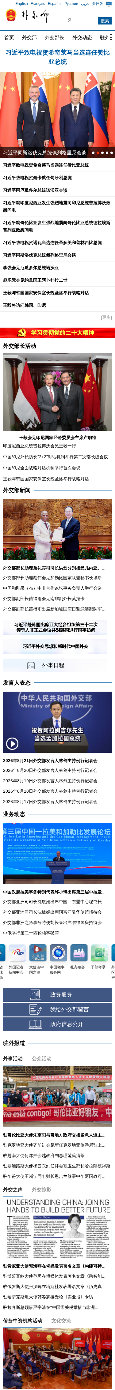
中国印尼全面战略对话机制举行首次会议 (41, 467)
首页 (9, 37)
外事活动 (13, 1058)
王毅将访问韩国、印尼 (24, 305)
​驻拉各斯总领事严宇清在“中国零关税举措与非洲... (50, 1307)
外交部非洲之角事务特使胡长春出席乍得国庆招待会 (52, 922)
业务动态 (14, 814)
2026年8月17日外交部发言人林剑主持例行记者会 (50, 801)
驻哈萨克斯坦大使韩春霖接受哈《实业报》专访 (48, 1296)
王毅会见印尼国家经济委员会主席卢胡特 (57, 437)
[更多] (106, 317)
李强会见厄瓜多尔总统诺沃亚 (31, 267)
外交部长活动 (19, 346)
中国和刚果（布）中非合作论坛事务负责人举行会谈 (52, 588)
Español (55, 4)
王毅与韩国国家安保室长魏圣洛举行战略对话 (46, 292)
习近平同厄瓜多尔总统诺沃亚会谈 (35, 190)
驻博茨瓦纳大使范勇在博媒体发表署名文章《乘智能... (54, 1276)
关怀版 (97, 4)
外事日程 (53, 665)
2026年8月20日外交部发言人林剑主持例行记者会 (50, 770)
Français (38, 4)
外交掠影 (42, 1189)
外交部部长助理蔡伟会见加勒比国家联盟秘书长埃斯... (54, 577)
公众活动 (42, 1058)
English (21, 4)
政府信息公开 (66, 1024)
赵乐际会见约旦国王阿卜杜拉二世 (35, 280)
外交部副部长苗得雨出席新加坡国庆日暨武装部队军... (54, 609)
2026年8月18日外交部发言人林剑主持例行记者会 (50, 791)
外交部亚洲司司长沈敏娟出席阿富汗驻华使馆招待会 (52, 912)
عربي (85, 4)
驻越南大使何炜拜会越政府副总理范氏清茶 (44, 1155)
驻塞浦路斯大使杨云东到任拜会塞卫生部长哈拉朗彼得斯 (56, 1165)
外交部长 (54, 37)
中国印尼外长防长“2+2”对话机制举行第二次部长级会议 (55, 456)
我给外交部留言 (69, 1009)
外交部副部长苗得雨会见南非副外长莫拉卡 (44, 598)
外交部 (29, 37)
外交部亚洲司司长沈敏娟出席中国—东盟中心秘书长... (54, 901)
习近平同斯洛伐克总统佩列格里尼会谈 (44, 152)
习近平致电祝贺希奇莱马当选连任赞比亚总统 (46, 165)
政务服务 (61, 995)
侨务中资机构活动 (22, 1320)
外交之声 (13, 1189)
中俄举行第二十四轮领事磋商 (31, 932)
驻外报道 (14, 1043)
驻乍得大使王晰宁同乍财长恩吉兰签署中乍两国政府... (54, 1176)
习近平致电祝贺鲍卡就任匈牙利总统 (58, 52)
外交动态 (82, 37)
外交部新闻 (17, 490)
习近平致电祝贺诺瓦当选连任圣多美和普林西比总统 (52, 242)
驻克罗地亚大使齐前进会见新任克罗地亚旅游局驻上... (54, 1145)
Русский (71, 4)
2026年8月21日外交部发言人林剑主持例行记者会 (50, 760)
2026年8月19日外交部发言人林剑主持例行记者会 (50, 780)
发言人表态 (17, 683)
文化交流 (61, 1320)
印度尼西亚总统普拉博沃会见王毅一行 (39, 445)
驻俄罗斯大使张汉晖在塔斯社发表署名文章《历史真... (54, 1286)
